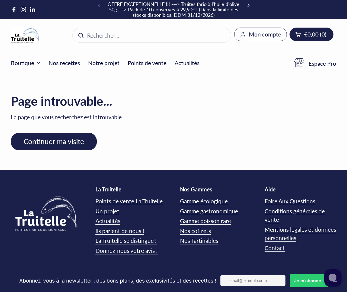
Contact (275, 247)
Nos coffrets (195, 230)
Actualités (107, 220)
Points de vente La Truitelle (129, 201)
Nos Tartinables (199, 240)
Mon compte (265, 34)
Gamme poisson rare (205, 220)
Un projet (107, 211)
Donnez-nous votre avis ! (126, 250)
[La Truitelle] (25, 35)
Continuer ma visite (54, 141)
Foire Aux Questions (290, 201)
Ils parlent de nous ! (119, 230)
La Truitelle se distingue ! (126, 240)
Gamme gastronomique (209, 211)
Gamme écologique (204, 201)
